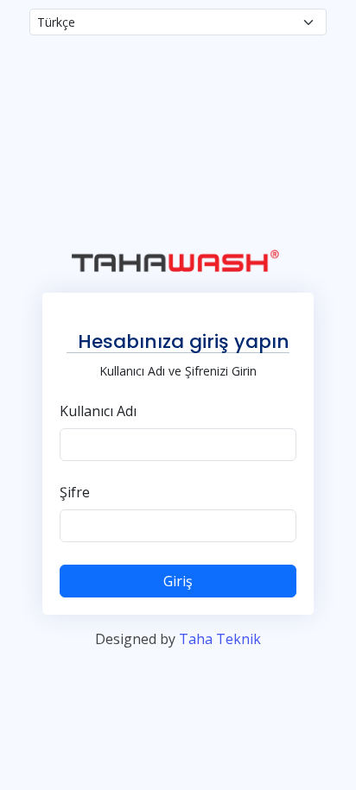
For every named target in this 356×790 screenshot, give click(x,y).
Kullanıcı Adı (98, 410)
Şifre (75, 492)
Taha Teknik (220, 638)
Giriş (178, 581)
